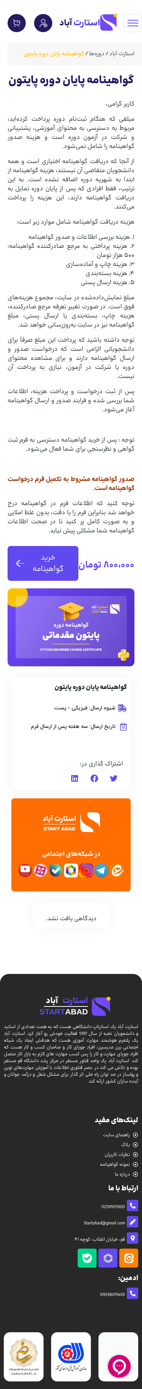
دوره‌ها (97, 54)
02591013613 (113, 1207)
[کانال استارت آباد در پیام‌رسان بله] (87, 1258)
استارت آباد (121, 54)
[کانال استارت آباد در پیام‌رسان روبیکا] (107, 1258)
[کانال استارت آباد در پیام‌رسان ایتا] (128, 1258)
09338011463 (112, 1294)
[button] (113, 779)
